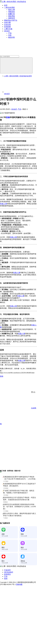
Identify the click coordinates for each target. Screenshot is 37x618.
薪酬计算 (11, 14)
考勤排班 (11, 12)
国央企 (23, 561)
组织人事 (11, 9)
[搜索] (16, 65)
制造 (22, 534)
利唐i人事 (3, 204)
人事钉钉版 (8, 29)
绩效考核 (11, 16)
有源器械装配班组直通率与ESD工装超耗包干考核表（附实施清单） (19, 485)
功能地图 (19, 584)
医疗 (3, 561)
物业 (22, 547)
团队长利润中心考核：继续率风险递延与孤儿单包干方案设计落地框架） (19, 514)
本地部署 (7, 27)
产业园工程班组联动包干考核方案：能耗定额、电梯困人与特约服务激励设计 (18, 492)
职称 (8, 117)
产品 (10, 33)
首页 (5, 5)
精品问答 (11, 37)
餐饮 (3, 547)
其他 (5, 578)
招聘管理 (11, 18)
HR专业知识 (8, 572)
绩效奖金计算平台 (10, 20)
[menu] (1, 0)
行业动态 (7, 570)
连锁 (3, 534)
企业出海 (7, 24)
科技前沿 (7, 574)
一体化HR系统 (9, 7)
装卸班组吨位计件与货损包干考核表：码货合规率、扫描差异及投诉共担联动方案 (19, 499)
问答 (10, 35)
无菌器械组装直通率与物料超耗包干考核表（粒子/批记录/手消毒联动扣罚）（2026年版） (20, 478)
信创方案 (7, 22)
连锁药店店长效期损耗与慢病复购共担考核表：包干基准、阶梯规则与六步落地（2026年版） (19, 507)
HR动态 (7, 31)
